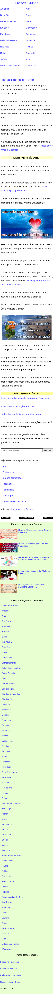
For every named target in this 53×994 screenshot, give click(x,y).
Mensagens (7, 824)
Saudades (31, 53)
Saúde (3, 59)
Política (29, 46)
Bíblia (4, 637)
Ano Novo (6, 621)
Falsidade (31, 34)
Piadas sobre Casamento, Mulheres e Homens (35, 572)
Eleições (4, 28)
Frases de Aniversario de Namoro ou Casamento (25, 398)
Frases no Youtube (8, 969)
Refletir (3, 53)
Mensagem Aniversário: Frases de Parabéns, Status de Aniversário (33, 558)
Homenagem (7, 809)
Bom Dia (4, 15)
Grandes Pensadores (11, 803)
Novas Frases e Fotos (10, 982)
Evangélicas (7, 741)
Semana (5, 918)
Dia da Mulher (8, 684)
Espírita (5, 736)
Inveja (4, 819)
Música (5, 845)
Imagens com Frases (22, 509)
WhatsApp (31, 65)
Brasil (29, 15)
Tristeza (5, 934)
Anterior (5, 518)
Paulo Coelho (8, 861)
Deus (28, 21)
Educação (6, 710)
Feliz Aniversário (8, 40)
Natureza (4, 46)
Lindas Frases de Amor (17, 79)
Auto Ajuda (7, 626)
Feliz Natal (6, 777)
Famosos (6, 762)
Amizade (4, 9)
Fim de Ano (7, 788)
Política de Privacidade (10, 975)
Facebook (5, 34)
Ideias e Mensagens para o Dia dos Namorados (34, 531)
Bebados (6, 632)
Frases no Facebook (9, 962)
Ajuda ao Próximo (10, 606)
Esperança (6, 730)
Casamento (7, 658)
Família (5, 757)
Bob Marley (7, 642)
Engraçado (31, 28)
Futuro (4, 798)
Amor (28, 9)
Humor (5, 814)
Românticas (7, 902)
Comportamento (9, 663)
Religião (5, 892)
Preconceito (7, 876)
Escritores (6, 725)
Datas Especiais (8, 21)
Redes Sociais (8, 881)
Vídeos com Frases (10, 65)
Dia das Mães (8, 689)
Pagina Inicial (27, 518)
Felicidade (6, 767)
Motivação (31, 40)
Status (4, 923)
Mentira (5, 829)
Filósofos (6, 783)
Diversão (6, 704)
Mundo (5, 840)
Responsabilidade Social (13, 897)
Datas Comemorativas (11, 668)
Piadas (5, 866)
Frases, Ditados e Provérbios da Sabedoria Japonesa (32, 586)
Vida (28, 59)
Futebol (5, 793)
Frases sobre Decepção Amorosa (17, 406)
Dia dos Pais (7, 699)
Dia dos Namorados (11, 694)
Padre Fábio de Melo (11, 855)
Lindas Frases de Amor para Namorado (21, 414)
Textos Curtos (8, 928)
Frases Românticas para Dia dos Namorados (33, 545)
